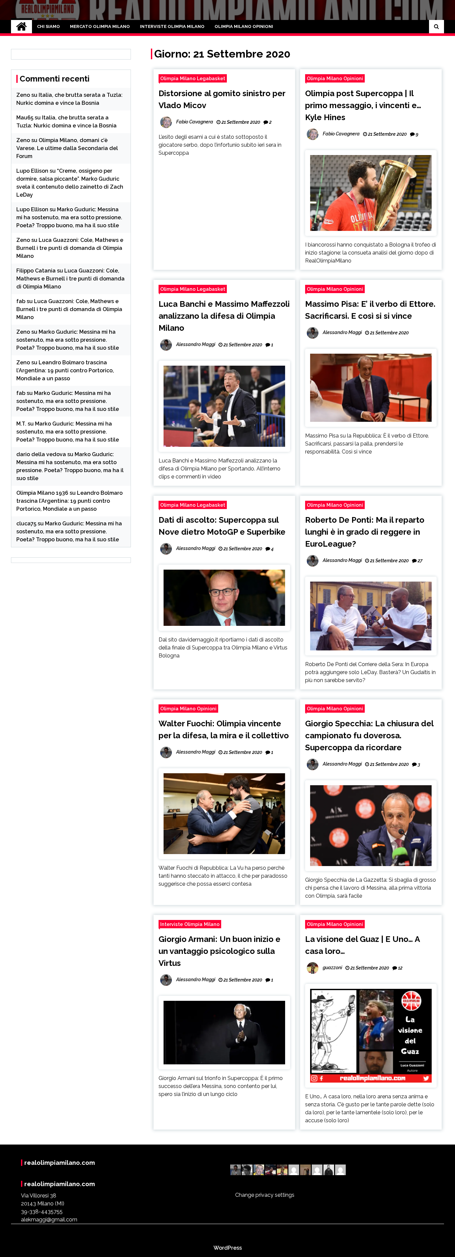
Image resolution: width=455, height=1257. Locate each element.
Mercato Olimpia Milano (100, 26)
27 (420, 560)
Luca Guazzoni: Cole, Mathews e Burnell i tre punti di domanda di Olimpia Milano (69, 248)
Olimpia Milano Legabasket (192, 78)
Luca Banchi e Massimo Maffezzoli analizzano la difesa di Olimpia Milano (224, 316)
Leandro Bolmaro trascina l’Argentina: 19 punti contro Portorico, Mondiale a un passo (65, 370)
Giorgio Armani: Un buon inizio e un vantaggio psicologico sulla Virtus (219, 951)
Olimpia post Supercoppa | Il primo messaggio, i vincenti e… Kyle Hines (363, 105)
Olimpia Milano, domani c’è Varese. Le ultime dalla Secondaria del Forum (67, 148)
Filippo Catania (36, 271)
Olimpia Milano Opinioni (244, 26)
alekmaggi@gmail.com (49, 1219)
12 (400, 968)
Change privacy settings (264, 1195)
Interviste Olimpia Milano (172, 26)
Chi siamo (48, 26)
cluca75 (26, 523)
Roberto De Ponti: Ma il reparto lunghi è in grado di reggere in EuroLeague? (364, 532)
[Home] (21, 26)
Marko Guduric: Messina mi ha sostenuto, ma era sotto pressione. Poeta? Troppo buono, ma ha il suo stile (69, 217)
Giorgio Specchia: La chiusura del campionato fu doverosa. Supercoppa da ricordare (369, 735)
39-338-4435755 (42, 1211)
